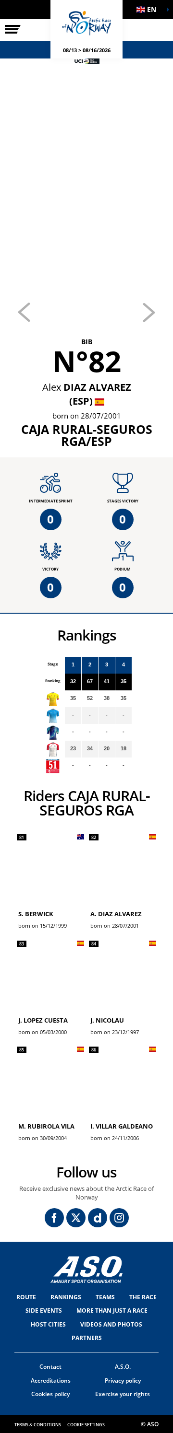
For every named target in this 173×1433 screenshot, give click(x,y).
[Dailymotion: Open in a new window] (97, 1217)
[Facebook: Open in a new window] (54, 1217)
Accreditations (51, 1380)
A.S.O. (123, 1367)
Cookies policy (50, 1394)
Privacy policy (123, 1380)
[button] (149, 9)
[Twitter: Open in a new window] (76, 1217)
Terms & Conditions (37, 1424)
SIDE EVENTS (43, 1310)
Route (26, 1297)
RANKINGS (65, 1297)
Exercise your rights (122, 1394)
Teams (105, 1297)
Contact (50, 1367)
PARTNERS (87, 1338)
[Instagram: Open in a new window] (119, 1217)
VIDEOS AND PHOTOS (111, 1324)
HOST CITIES (48, 1324)
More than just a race (112, 1310)
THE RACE (143, 1297)
